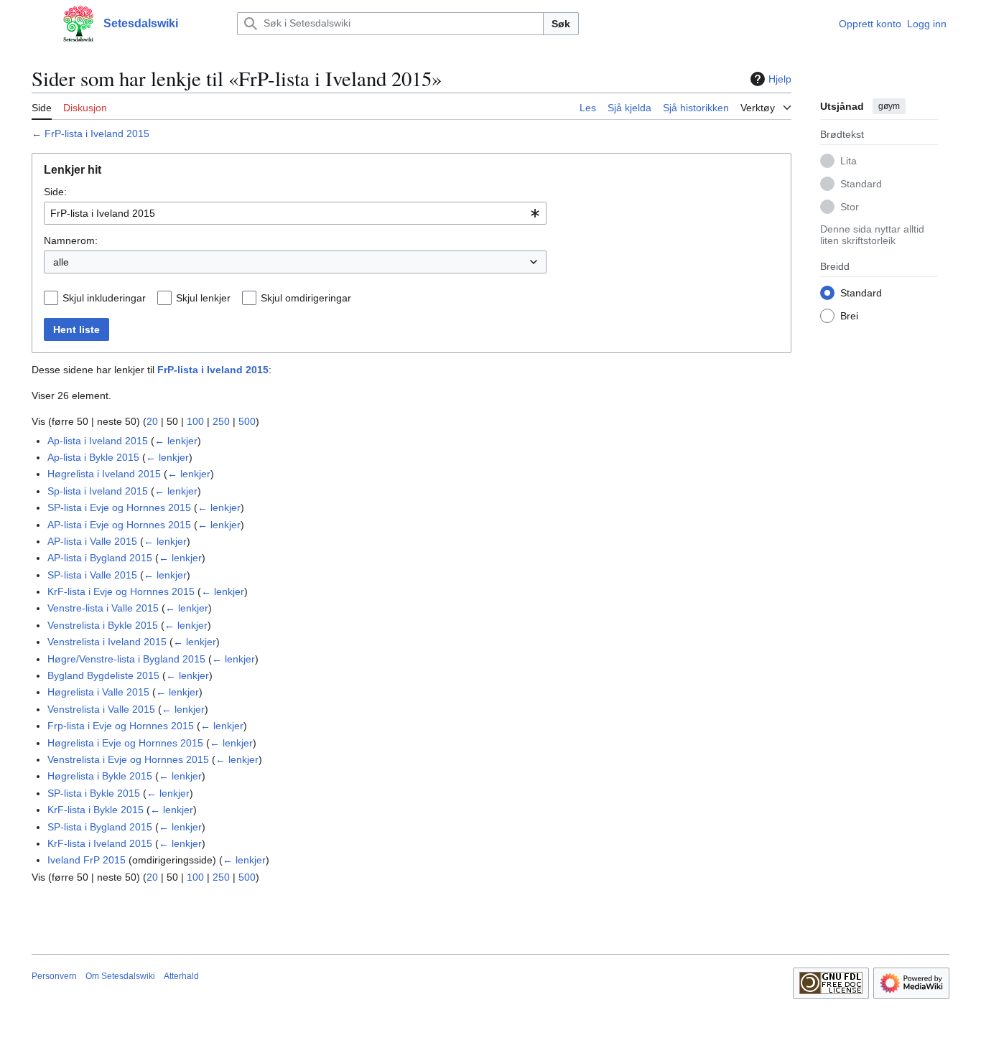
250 (221, 421)
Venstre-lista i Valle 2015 (103, 608)
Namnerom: (71, 240)
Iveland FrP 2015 (86, 860)
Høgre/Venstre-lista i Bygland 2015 (126, 659)
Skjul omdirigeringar (306, 298)
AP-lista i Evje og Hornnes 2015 (119, 524)
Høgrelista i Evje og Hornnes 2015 (125, 743)
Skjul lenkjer (203, 298)
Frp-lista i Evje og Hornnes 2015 (120, 725)
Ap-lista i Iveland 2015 (97, 440)
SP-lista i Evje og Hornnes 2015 (119, 507)
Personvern (54, 976)
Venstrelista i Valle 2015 (101, 709)
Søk (561, 23)
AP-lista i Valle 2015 (92, 541)
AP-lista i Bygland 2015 (99, 557)
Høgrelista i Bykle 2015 (99, 776)
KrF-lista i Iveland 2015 (99, 843)
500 (247, 421)
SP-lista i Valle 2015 (92, 575)
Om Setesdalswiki (120, 976)
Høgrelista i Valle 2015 (98, 692)
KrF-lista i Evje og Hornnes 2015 (121, 591)
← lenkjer (175, 440)
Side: (55, 191)
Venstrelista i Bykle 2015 (102, 625)
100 (195, 421)
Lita (848, 160)
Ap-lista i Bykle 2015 (93, 457)
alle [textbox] (61, 262)
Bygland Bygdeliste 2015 (103, 675)
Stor (849, 206)
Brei (849, 315)
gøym (889, 106)
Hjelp (779, 79)
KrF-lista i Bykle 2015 (95, 809)
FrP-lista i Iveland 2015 (97, 133)
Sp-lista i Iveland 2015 (97, 491)
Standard (861, 183)
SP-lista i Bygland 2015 (99, 827)
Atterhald (181, 976)
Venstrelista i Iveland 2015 (107, 641)
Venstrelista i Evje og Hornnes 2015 (128, 759)
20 (152, 421)
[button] (38, 23)
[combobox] (295, 213)
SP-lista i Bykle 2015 (93, 793)
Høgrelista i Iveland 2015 (104, 473)
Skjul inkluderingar (104, 298)
